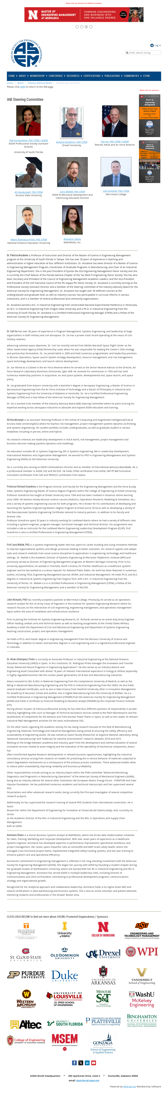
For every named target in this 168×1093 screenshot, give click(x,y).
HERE (22, 86)
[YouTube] (93, 1063)
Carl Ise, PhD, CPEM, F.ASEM (115, 141)
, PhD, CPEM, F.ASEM (37, 140)
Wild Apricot (129, 1086)
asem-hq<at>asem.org (87, 1080)
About (20, 82)
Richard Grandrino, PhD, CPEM (71, 142)
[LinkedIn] (87, 1063)
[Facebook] (74, 1063)
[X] (80, 1063)
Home (10, 82)
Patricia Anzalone (18, 140)
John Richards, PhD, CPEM (116, 191)
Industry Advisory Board (40, 82)
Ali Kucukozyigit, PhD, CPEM (29, 192)
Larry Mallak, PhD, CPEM (72, 191)
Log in (158, 45)
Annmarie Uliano (72, 239)
